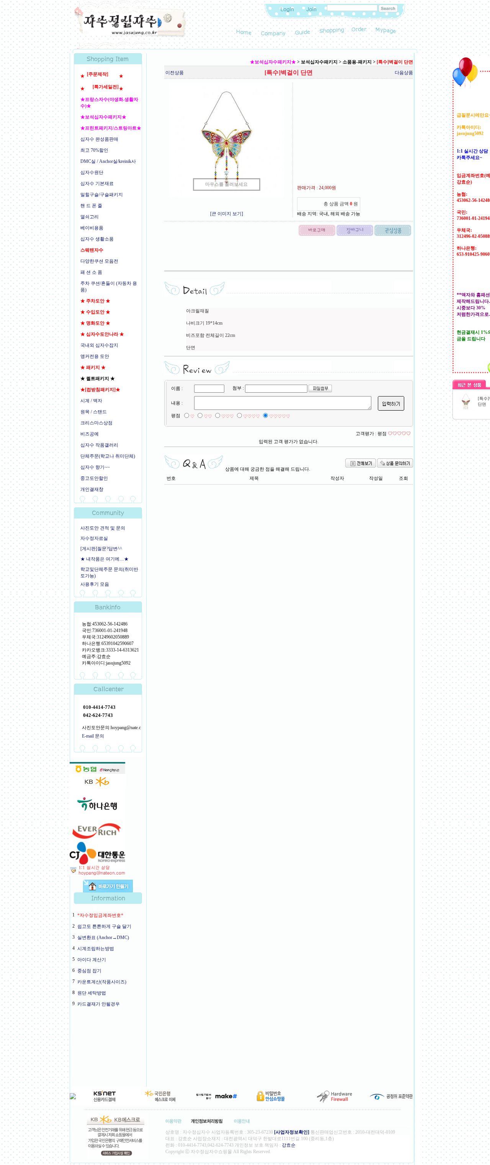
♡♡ (208, 416)
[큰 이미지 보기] (226, 213)
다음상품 (404, 72)
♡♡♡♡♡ (279, 416)
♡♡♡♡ (251, 416)
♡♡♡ (227, 416)
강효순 (289, 1145)
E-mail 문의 (93, 736)
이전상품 (174, 72)
